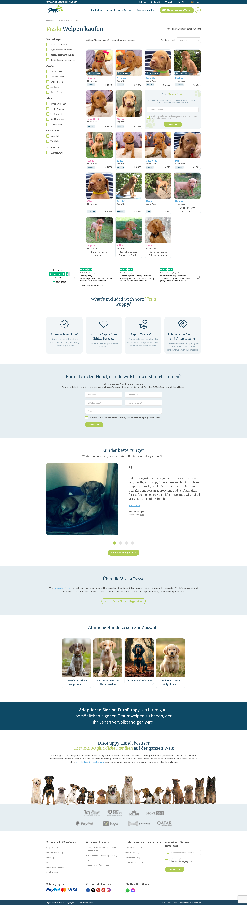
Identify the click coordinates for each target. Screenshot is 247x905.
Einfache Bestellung (54, 852)
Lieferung (50, 857)
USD (183, 2)
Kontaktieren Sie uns (134, 847)
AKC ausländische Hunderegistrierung (101, 855)
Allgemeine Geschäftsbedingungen (60, 902)
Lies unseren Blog (132, 857)
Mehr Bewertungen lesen (123, 552)
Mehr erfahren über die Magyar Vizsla (123, 601)
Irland (142, 514)
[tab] (114, 543)
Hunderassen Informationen (97, 865)
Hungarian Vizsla (62, 588)
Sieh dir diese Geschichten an (90, 762)
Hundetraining (52, 872)
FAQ (48, 862)
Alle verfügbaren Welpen (179, 10)
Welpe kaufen (52, 847)
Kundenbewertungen (134, 862)
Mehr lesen (134, 505)
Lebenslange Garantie (55, 867)
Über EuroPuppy (132, 852)
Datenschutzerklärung (85, 902)
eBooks (89, 860)
